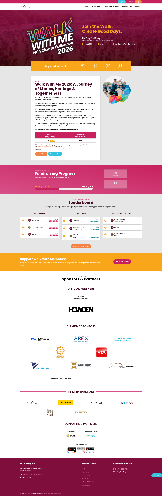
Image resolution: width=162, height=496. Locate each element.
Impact (137, 7)
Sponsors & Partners (111, 7)
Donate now (123, 261)
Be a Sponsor (86, 478)
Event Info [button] (96, 7)
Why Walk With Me (88, 482)
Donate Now (86, 475)
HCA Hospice (28, 493)
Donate (130, 2)
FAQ (83, 469)
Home (87, 7)
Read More (41, 154)
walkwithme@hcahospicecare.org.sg (46, 146)
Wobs (59, 493)
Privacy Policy (46, 493)
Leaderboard (127, 7)
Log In (138, 2)
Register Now (55, 154)
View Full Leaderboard (81, 246)
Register (122, 2)
